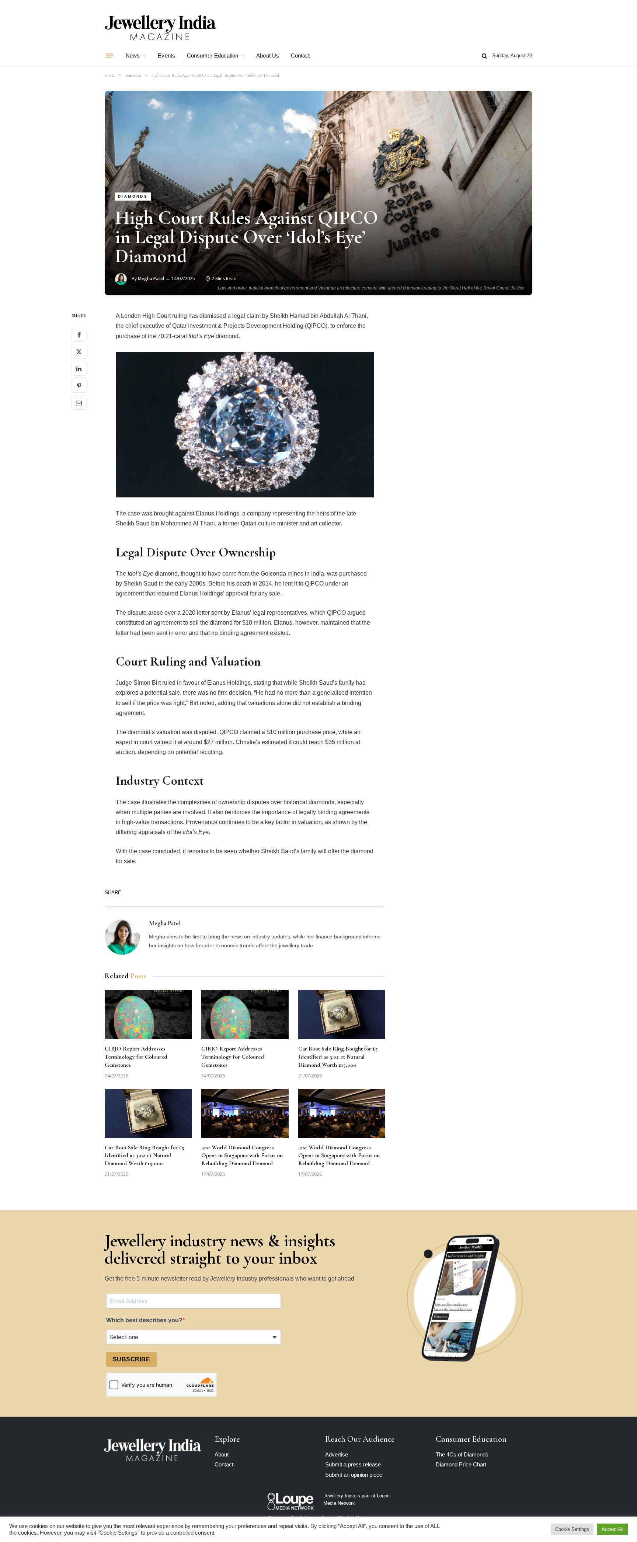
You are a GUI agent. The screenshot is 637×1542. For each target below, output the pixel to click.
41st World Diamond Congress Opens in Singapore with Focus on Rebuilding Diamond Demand (242, 1155)
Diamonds (133, 196)
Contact (300, 55)
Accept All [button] (612, 1529)
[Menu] (109, 55)
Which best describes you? (144, 1320)
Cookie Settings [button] (572, 1529)
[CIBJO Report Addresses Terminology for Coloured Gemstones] (148, 1014)
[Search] (484, 56)
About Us (267, 55)
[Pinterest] (79, 386)
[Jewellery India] (160, 26)
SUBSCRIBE (131, 1359)
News (133, 55)
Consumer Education (212, 55)
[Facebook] (79, 335)
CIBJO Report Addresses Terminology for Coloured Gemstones (136, 1057)
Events (166, 55)
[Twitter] (79, 352)
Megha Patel (151, 278)
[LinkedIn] (79, 369)
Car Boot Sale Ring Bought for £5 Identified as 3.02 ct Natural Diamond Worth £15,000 (338, 1057)
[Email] (79, 403)
